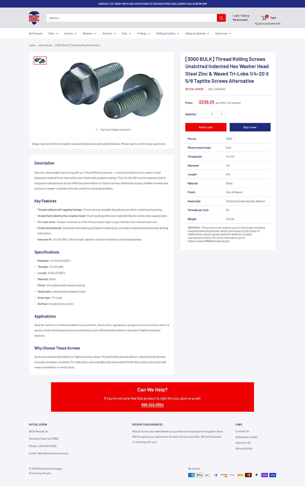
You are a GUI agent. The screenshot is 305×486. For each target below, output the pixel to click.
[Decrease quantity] (203, 114)
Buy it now (250, 127)
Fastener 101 (243, 442)
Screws (68, 33)
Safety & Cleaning (195, 33)
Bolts (51, 33)
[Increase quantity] (221, 114)
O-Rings (141, 33)
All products (45, 45)
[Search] (221, 18)
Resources (221, 33)
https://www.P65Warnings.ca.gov (208, 241)
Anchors (107, 33)
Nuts (124, 33)
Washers (87, 33)
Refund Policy (244, 448)
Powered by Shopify (40, 473)
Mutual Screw (194, 89)
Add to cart (206, 127)
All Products (35, 33)
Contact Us (242, 431)
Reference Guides (246, 437)
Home (32, 45)
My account (240, 19)
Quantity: (191, 114)
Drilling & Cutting (165, 33)
